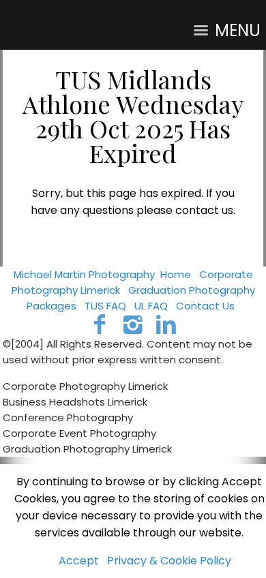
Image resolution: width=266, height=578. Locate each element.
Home (175, 274)
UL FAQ (151, 306)
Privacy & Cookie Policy (169, 560)
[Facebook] (100, 324)
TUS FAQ (105, 306)
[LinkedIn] (166, 324)
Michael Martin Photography (84, 274)
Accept (79, 560)
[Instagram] (133, 324)
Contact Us (205, 306)
